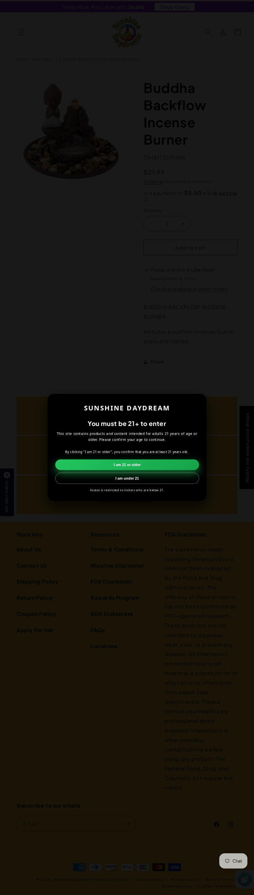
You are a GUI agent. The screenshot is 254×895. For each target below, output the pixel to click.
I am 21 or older (127, 465)
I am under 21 (127, 478)
